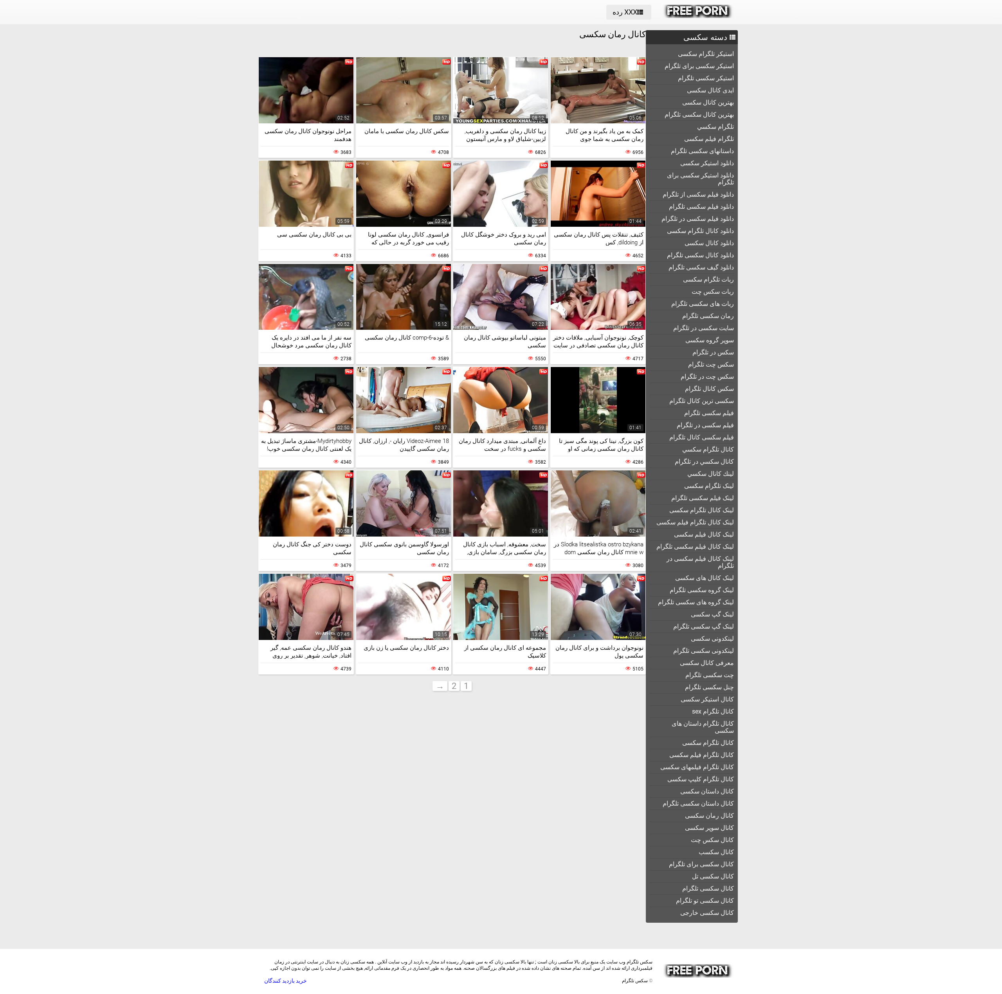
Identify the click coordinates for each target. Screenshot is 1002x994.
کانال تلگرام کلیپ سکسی (700, 779)
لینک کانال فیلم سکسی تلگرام (695, 546)
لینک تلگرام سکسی (709, 486)
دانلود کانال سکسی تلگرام (700, 255)
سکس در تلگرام (713, 352)
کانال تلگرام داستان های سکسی (703, 727)
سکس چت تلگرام (711, 364)
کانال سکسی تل (713, 876)
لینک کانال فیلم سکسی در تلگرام (700, 562)
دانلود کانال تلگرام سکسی (700, 231)
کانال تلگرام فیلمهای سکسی (697, 767)
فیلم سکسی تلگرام (709, 413)
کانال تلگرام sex (713, 711)
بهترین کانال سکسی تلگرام (699, 114)
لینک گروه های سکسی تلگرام (696, 602)
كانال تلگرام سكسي (708, 449)
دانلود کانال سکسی (709, 243)
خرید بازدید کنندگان (285, 981)
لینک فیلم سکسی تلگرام (702, 498)
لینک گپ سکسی (712, 614)
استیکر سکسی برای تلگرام (699, 66)
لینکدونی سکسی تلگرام (703, 650)
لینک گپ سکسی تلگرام (703, 626)
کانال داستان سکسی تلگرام (698, 803)
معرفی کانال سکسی (707, 663)
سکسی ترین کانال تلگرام (701, 401)
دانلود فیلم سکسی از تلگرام (698, 194)
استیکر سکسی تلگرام (706, 78)
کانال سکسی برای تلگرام (701, 864)
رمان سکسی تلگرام (708, 316)
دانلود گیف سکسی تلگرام (701, 267)
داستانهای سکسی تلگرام (702, 151)
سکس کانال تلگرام (709, 388)
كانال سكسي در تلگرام (704, 461)
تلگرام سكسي (715, 126)
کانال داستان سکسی (707, 791)
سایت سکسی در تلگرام (703, 328)
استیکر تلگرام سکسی (706, 54)
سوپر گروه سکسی (709, 340)
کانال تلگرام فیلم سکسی (701, 755)
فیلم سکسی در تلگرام (705, 425)
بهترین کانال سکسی (708, 102)
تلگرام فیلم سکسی (709, 139)
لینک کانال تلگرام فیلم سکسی (695, 522)
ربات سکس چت (713, 291)
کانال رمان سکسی (709, 815)
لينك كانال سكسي (710, 473)
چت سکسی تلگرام (709, 675)
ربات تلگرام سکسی (708, 279)
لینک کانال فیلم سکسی (704, 534)
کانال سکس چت (712, 840)
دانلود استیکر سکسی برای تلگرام (700, 179)
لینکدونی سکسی (712, 638)
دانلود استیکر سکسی (707, 163)
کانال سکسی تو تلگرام (705, 900)
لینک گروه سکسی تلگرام (702, 590)
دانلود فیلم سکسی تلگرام (701, 206)
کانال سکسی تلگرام (708, 888)
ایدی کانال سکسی (710, 90)
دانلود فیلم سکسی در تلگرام (697, 218)
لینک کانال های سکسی (704, 578)
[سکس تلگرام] (698, 16)
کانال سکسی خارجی (707, 912)
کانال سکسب (716, 852)
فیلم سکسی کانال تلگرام (701, 437)
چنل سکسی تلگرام (709, 687)
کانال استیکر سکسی (707, 699)
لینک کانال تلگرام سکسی (701, 510)
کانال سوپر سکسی (709, 827)
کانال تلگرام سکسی (708, 742)
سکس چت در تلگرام (707, 376)
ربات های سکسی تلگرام (702, 303)
